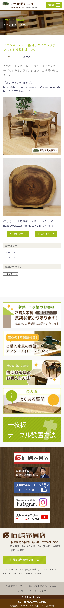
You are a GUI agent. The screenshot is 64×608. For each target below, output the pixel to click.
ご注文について (14, 586)
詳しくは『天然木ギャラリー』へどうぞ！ (29, 221)
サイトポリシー (38, 590)
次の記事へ (20, 233)
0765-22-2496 (35, 602)
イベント (10, 252)
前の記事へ (44, 233)
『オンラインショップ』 (18, 82)
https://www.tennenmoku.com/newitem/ (28, 225)
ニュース (25, 56)
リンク (21, 590)
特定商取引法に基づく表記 (42, 586)
